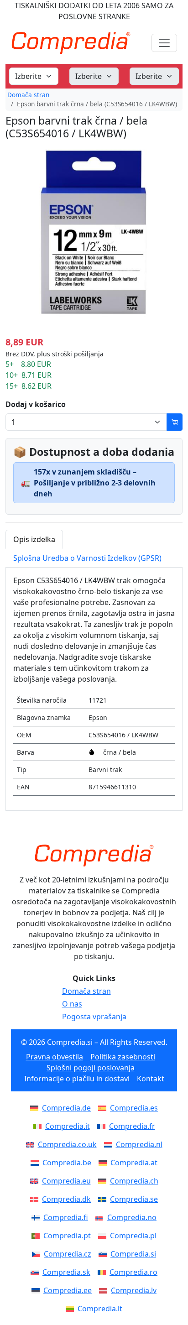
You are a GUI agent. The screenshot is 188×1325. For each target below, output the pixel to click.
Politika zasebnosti (122, 1057)
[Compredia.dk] (36, 1199)
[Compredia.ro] (104, 1272)
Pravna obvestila (54, 1057)
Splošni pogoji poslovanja (91, 1068)
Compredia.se (134, 1199)
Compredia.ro (133, 1272)
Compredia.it (67, 1126)
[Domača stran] (94, 855)
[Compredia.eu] (36, 1180)
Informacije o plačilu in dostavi (77, 1079)
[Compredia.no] (101, 1217)
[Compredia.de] (36, 1107)
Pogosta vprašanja (94, 1017)
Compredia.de (66, 1108)
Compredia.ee (67, 1290)
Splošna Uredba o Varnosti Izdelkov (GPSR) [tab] (87, 558)
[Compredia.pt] (37, 1235)
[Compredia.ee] (37, 1290)
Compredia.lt (100, 1309)
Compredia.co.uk (67, 1144)
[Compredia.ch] (104, 1180)
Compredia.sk (66, 1272)
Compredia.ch (134, 1181)
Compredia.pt (67, 1236)
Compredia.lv (134, 1290)
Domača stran (28, 94)
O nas (72, 1004)
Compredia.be (66, 1163)
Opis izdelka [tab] (34, 539)
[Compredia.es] (104, 1107)
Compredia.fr (132, 1126)
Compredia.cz (67, 1254)
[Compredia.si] (104, 1253)
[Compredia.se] (104, 1199)
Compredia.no (132, 1217)
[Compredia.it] (39, 1126)
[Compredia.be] (36, 1162)
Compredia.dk (66, 1199)
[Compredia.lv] (105, 1290)
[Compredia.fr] (103, 1126)
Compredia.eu (66, 1181)
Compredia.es (134, 1108)
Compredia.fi (65, 1217)
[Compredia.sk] (36, 1272)
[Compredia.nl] (110, 1144)
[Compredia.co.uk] (32, 1144)
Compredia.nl (139, 1144)
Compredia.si (133, 1254)
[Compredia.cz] (38, 1253)
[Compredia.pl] (104, 1235)
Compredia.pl (133, 1236)
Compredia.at (133, 1163)
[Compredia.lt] (72, 1308)
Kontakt (150, 1079)
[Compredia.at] (104, 1162)
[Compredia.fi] (37, 1217)
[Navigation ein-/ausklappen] (164, 43)
